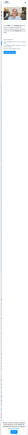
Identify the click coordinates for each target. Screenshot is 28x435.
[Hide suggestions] (25, 39)
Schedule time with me (9, 52)
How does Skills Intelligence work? (12, 48)
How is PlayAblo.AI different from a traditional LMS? (15, 42)
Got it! (14, 432)
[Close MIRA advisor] (25, 2)
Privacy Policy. (15, 428)
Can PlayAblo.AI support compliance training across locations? (14, 46)
